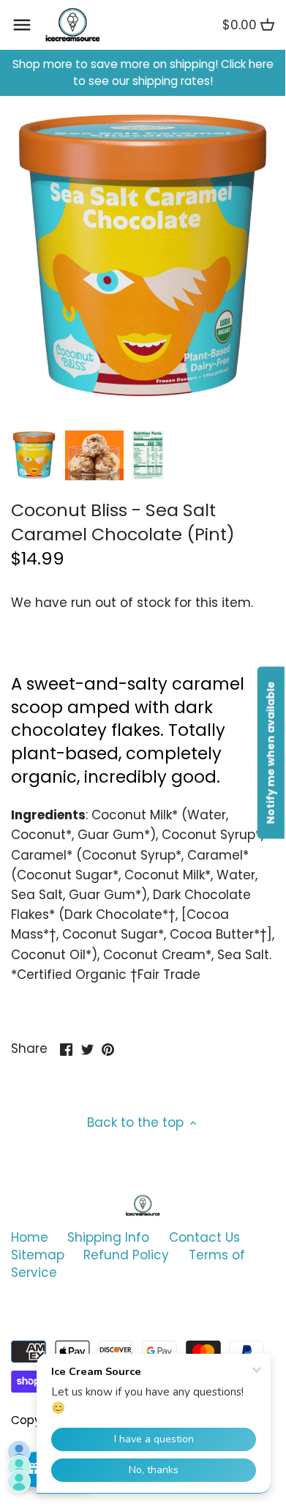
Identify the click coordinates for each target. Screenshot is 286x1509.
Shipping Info (108, 1237)
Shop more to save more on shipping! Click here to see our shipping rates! (143, 72)
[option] (34, 455)
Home (29, 1237)
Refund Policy (126, 1255)
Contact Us (204, 1237)
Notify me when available (270, 752)
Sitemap (37, 1255)
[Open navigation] (22, 25)
